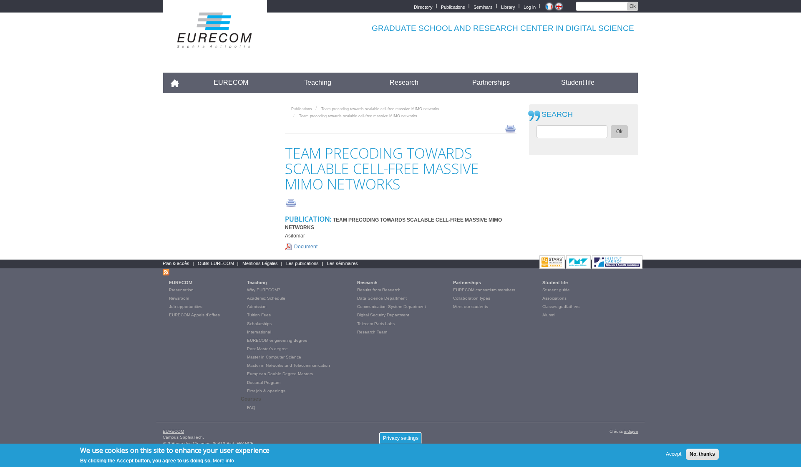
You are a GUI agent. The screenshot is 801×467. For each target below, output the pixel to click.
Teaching (317, 82)
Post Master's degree (267, 348)
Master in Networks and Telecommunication (288, 365)
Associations (554, 298)
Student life (577, 82)
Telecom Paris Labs (376, 323)
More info (223, 460)
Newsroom (179, 298)
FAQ (251, 407)
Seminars (483, 6)
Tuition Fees (259, 315)
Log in (530, 6)
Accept (673, 454)
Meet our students (470, 306)
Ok (633, 6)
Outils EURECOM (216, 263)
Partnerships (491, 82)
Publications (453, 6)
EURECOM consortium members (484, 290)
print (510, 128)
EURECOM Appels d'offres (194, 315)
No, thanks (702, 454)
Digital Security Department (383, 315)
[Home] (215, 42)
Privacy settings (400, 438)
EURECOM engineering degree (277, 340)
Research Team (372, 332)
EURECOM (231, 82)
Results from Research (378, 290)
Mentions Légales (260, 263)
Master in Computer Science (274, 357)
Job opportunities (185, 306)
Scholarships (259, 323)
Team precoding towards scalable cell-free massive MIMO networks (380, 109)
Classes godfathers (560, 306)
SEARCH (557, 115)
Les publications (302, 263)
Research (404, 82)
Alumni (548, 315)
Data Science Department (382, 298)
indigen (631, 431)
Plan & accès (176, 263)
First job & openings (266, 391)
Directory (423, 6)
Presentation (181, 290)
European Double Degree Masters (280, 373)
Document (305, 247)
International (259, 332)
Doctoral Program (263, 382)
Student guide (556, 290)
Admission (257, 306)
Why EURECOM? (263, 290)
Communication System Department (391, 306)
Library (508, 6)
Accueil (178, 82)
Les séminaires (342, 263)
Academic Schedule (266, 298)
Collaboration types (471, 298)
